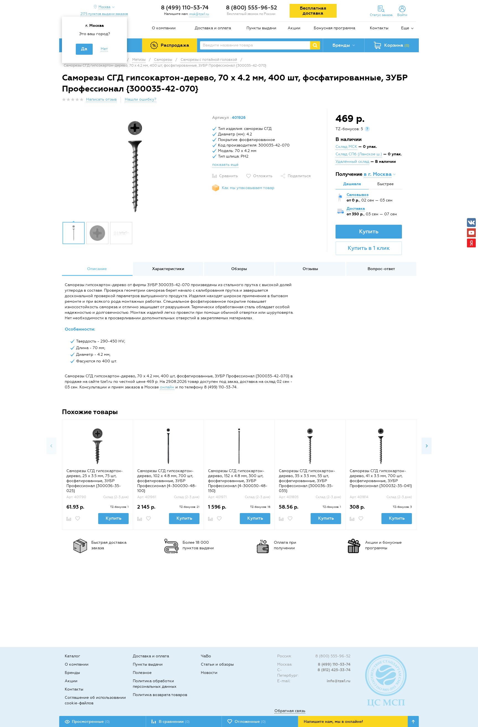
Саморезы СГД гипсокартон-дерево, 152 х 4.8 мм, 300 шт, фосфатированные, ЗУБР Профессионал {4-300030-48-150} (237, 481)
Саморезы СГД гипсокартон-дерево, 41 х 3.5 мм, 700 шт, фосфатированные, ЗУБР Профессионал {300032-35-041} (381, 478)
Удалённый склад (352, 161)
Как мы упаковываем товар (248, 187)
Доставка (356, 208)
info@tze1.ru (338, 681)
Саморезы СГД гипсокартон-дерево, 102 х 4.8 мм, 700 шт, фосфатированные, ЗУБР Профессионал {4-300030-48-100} (167, 481)
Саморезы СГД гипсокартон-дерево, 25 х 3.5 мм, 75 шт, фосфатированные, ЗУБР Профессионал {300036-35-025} (94, 481)
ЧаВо (206, 656)
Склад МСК (346, 146)
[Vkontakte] (471, 222)
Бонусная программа (334, 28)
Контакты (379, 28)
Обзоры (239, 268)
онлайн (167, 387)
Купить (368, 231)
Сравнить (228, 176)
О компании (164, 28)
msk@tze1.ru (199, 14)
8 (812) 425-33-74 (334, 670)
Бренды (72, 672)
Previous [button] (51, 446)
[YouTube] (471, 232)
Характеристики (168, 268)
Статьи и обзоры (217, 664)
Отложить (262, 176)
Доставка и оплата (213, 28)
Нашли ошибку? (140, 99)
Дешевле (352, 184)
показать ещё (225, 164)
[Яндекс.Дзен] (471, 243)
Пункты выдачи (261, 28)
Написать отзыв (101, 99)
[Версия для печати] (413, 101)
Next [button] (427, 446)
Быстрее (385, 184)
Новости (209, 672)
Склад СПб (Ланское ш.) (359, 154)
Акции (294, 28)
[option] (135, 166)
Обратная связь (289, 710)
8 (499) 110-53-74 (185, 7)
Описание (97, 268)
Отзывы (310, 268)
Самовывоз (357, 194)
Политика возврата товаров (160, 694)
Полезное (142, 672)
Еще (405, 28)
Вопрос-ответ (381, 268)
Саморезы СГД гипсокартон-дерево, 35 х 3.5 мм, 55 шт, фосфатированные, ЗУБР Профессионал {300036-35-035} (307, 481)
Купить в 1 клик (369, 248)
